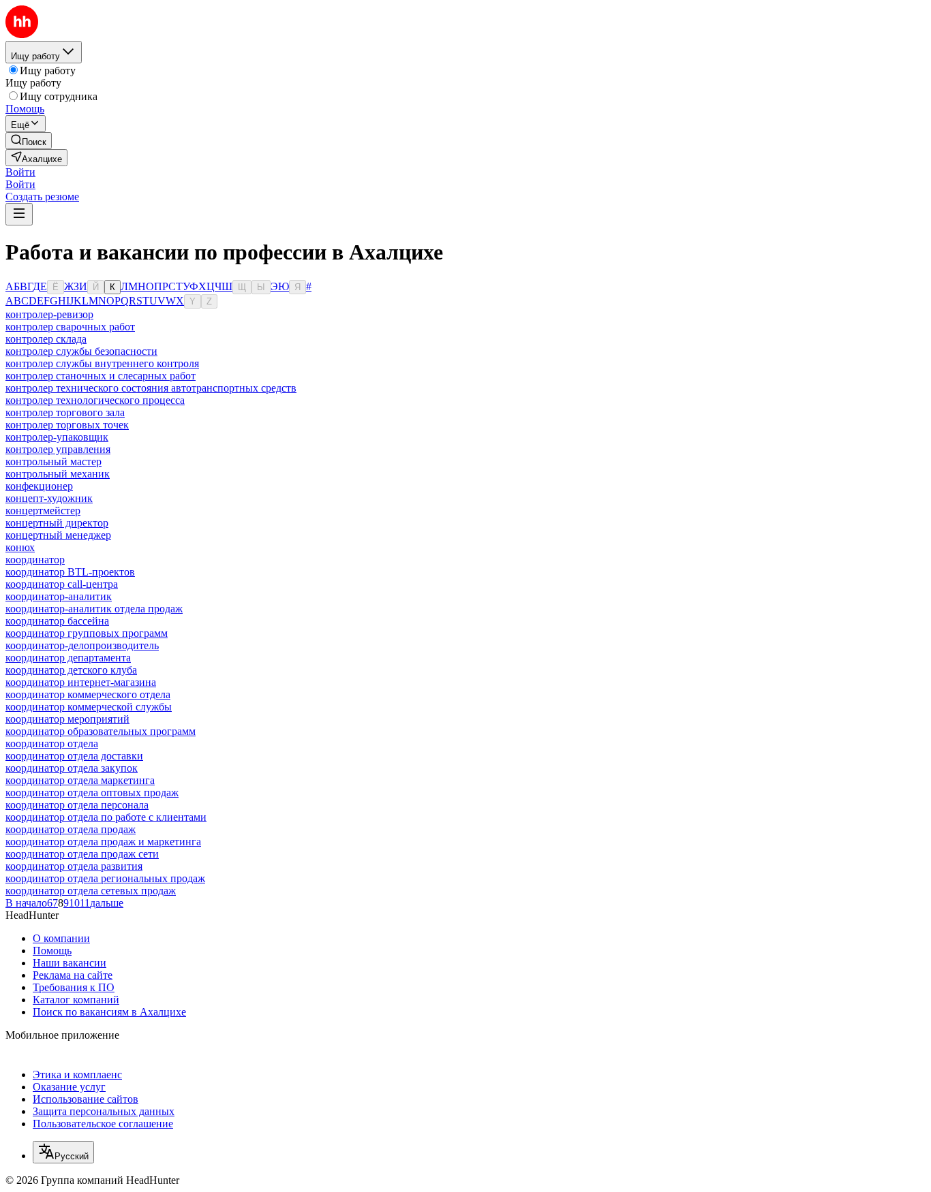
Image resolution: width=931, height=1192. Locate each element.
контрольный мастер (53, 461)
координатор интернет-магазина (80, 682)
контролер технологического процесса (95, 400)
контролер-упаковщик (56, 437)
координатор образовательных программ (100, 731)
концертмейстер (42, 510)
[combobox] (63, 1152)
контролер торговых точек (67, 424)
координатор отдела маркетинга (80, 780)
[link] (28, 140)
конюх (20, 547)
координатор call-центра (61, 584)
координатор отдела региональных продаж (105, 878)
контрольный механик (57, 474)
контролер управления (57, 449)
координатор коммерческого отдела (87, 694)
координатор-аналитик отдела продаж (94, 608)
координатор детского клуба (71, 670)
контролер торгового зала (65, 412)
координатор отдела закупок (71, 768)
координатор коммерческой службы (88, 706)
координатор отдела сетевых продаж (90, 890)
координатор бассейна (57, 621)
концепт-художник (49, 498)
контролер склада (46, 339)
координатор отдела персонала (77, 805)
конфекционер (39, 486)
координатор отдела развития (73, 866)
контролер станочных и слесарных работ (100, 375)
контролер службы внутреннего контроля (102, 363)
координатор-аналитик (58, 596)
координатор (35, 559)
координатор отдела (51, 743)
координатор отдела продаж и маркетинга (103, 841)
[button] (20, 172)
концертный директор (56, 523)
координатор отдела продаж (70, 829)
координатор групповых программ (86, 633)
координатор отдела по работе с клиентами (106, 817)
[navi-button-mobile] (19, 214)
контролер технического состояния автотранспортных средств (150, 388)
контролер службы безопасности (81, 351)
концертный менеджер (58, 535)
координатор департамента (68, 657)
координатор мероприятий (67, 719)
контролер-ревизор (49, 314)
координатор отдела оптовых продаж (92, 792)
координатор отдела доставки (74, 756)
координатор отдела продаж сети (82, 854)
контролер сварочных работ (70, 326)
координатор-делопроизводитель (82, 645)
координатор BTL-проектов (70, 572)
